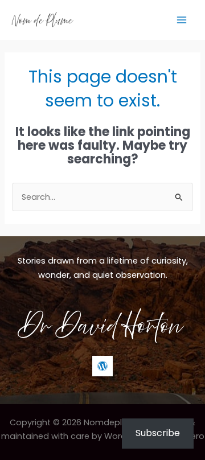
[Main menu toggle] (182, 20)
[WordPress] (102, 366)
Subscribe (158, 433)
